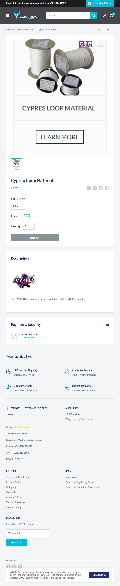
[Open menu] (7, 15)
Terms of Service (15, 502)
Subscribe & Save (102, 3)
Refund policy (13, 507)
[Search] (94, 15)
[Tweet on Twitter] (101, 187)
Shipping (11, 487)
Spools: (18, 198)
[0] (111, 15)
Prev (99, 29)
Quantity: (16, 226)
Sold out (34, 237)
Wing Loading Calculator (78, 419)
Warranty (11, 492)
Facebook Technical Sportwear (82, 487)
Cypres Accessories (25, 29)
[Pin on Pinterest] (95, 187)
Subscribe (16, 542)
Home (9, 29)
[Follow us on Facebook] (8, 566)
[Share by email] (107, 187)
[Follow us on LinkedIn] (20, 566)
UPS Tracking (72, 414)
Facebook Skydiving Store (79, 482)
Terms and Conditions (18, 476)
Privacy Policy (13, 482)
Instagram (71, 476)
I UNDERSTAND (99, 575)
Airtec (14, 188)
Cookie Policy (13, 497)
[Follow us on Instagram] (14, 566)
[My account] (104, 15)
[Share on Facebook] (89, 187)
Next (109, 29)
